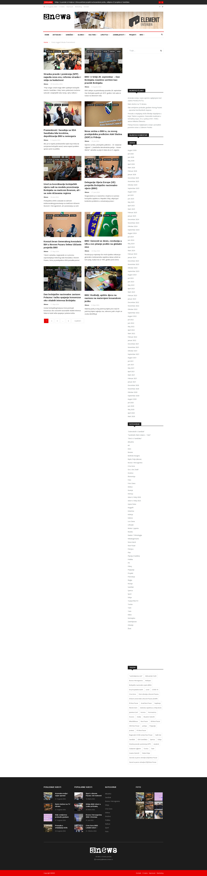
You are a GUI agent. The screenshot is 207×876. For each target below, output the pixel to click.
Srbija (119, 51)
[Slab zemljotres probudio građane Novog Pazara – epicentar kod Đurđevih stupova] (48, 818)
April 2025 (131, 206)
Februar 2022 (132, 337)
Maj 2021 (131, 368)
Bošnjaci (148, 680)
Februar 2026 (132, 171)
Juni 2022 (131, 323)
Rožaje (130, 584)
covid (147, 690)
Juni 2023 (131, 282)
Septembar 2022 (133, 313)
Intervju (130, 494)
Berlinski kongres (134, 456)
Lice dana (131, 521)
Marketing (78, 7)
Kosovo (131, 717)
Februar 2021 (132, 378)
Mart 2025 (131, 209)
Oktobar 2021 (132, 351)
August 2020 (132, 399)
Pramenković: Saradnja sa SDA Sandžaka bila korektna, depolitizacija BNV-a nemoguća (60, 132)
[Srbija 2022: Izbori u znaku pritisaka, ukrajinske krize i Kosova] (79, 807)
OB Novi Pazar (155, 721)
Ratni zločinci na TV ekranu (137, 104)
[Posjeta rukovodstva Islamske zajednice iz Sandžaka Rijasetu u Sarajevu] (158, 809)
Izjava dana (132, 504)
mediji (139, 717)
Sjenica (130, 590)
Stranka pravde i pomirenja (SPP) (140, 744)
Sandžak (69, 35)
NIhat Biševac (133, 721)
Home (47, 35)
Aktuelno (57, 35)
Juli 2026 (131, 154)
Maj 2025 (131, 202)
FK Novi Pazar (133, 703)
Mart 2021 (131, 375)
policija (144, 726)
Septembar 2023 (133, 271)
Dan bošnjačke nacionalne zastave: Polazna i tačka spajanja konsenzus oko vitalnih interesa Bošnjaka (62, 297)
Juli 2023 (131, 278)
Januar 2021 (132, 382)
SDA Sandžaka (142, 739)
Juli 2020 (131, 403)
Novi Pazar (99, 104)
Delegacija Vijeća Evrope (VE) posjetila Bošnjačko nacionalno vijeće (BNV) (101, 185)
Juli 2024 (131, 237)
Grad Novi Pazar (146, 703)
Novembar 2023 (133, 264)
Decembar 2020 (133, 385)
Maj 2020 (131, 409)
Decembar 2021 (133, 344)
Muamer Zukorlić (149, 717)
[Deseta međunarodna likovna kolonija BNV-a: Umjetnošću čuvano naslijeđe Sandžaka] (149, 818)
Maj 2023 (131, 285)
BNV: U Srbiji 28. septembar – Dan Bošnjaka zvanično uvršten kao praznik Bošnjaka (102, 79)
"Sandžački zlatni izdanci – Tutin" (139, 435)
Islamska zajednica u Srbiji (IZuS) (150, 708)
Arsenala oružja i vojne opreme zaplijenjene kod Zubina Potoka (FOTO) (144, 99)
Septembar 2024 (133, 230)
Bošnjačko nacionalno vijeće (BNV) (140, 685)
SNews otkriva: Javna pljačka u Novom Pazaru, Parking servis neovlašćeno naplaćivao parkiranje (88, 2)
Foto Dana (131, 483)
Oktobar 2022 (132, 309)
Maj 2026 (131, 161)
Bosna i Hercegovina (61, 159)
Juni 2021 (131, 365)
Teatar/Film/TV (133, 601)
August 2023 (132, 275)
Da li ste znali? (133, 470)
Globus (81, 35)
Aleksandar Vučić (150, 676)
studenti (156, 744)
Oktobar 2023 (132, 268)
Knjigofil (130, 508)
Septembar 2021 (133, 354)
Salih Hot (158, 735)
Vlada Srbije (146, 753)
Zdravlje (130, 625)
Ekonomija (131, 476)
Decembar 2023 (133, 261)
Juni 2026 (131, 157)
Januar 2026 (132, 174)
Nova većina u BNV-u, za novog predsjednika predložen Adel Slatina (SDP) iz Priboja (103, 133)
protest (131, 730)
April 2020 (131, 413)
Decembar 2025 (133, 178)
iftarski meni (133, 708)
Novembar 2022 (133, 306)
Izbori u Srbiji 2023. (134, 501)
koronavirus (152, 712)
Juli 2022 (131, 320)
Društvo (99, 159)
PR (129, 563)
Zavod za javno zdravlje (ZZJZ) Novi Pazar (142, 762)
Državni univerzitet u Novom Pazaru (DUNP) (143, 699)
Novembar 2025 (133, 181)
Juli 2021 (131, 361)
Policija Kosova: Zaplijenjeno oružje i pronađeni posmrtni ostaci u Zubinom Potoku (144, 126)
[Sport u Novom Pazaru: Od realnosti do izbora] (79, 796)
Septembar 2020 (133, 396)
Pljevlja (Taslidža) (134, 556)
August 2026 (132, 150)
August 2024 (132, 233)
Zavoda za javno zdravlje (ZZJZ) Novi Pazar (143, 758)
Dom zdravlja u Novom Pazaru (149, 694)
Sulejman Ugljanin (135, 749)
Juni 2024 (131, 240)
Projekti (132, 35)
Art (129, 445)
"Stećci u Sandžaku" (135, 438)
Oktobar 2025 (132, 185)
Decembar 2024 (133, 219)
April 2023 (131, 288)
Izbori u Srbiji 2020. (134, 497)
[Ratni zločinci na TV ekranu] (48, 807)
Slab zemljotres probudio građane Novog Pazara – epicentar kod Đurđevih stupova (145, 108)
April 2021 (131, 371)
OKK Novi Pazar (134, 726)
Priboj (130, 566)
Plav (129, 552)
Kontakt (86, 7)
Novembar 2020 (133, 389)
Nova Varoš (132, 542)
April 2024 (131, 247)
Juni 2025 (131, 199)
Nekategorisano (133, 539)
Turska (130, 604)
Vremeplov (131, 618)
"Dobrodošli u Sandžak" (136, 431)
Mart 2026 (131, 168)
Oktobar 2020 (132, 392)
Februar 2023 (132, 295)
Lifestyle (104, 35)
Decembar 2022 (133, 302)
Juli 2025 (131, 195)
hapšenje (157, 703)
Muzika (130, 532)
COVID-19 (155, 690)
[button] (160, 2)
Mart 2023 (131, 292)
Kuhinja (130, 514)
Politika (57, 51)
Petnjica (130, 549)
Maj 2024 (131, 244)
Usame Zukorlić (134, 753)
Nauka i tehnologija (135, 535)
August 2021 (132, 358)
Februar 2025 (132, 212)
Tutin (129, 608)
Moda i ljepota (133, 528)
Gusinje (130, 490)
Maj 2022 (131, 327)
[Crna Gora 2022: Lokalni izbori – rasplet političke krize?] (79, 828)
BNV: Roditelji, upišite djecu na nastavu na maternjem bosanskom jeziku (103, 297)
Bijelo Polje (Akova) (134, 459)
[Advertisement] (145, 71)
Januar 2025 (132, 216)
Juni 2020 (131, 406)
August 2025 (132, 192)
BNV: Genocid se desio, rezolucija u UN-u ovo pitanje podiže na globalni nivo (103, 243)
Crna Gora (131, 466)
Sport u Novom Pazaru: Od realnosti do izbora (94, 796)
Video (130, 615)
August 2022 (132, 316)
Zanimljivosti (119, 35)
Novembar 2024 (133, 223)
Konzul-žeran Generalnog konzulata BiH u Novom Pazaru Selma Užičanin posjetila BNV (62, 244)
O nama (61, 7)
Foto (129, 480)
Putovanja (131, 577)
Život (129, 628)
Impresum (70, 7)
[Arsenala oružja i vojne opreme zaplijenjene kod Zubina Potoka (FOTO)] (48, 796)
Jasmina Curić (133, 712)
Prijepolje (131, 570)
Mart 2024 (131, 250)
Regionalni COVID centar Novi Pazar (140, 735)
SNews (46, 84)
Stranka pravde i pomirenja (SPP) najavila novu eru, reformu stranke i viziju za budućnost (62, 77)
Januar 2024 (132, 257)
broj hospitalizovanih (136, 690)
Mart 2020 (131, 416)
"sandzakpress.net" (135, 676)
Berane (130, 452)
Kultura (92, 35)
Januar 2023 (132, 299)
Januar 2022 (132, 340)
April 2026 (131, 164)
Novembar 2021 (133, 347)
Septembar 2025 (133, 188)
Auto (129, 449)
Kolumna (131, 511)
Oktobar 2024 (132, 226)
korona (143, 712)
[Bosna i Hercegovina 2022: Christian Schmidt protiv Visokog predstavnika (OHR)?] (79, 818)
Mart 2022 (131, 333)
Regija (105, 51)
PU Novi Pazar (141, 730)
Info (142, 35)
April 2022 (131, 330)
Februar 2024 (132, 254)
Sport (130, 594)
